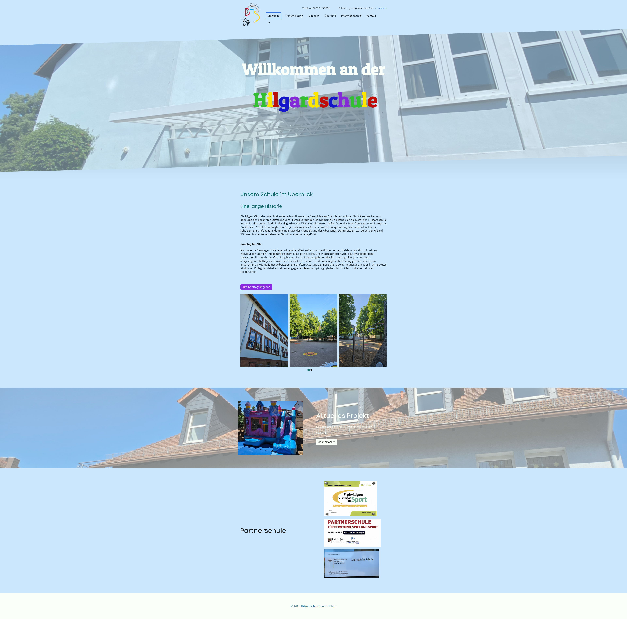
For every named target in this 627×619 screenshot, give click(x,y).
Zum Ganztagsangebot (256, 287)
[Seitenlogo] (250, 14)
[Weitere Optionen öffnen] (269, 22)
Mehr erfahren (327, 442)
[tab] (308, 370)
